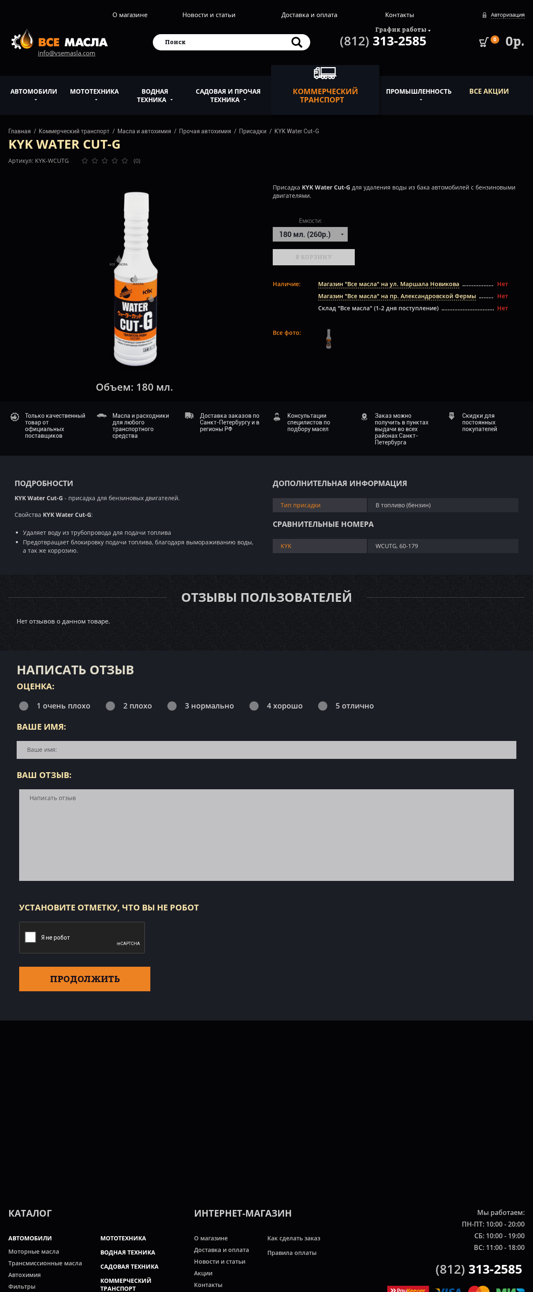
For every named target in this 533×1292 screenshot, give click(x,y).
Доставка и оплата (309, 14)
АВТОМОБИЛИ (30, 1238)
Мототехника (94, 91)
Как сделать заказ (293, 1238)
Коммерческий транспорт (325, 95)
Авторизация (508, 14)
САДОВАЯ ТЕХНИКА (129, 1266)
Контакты (399, 14)
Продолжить (85, 978)
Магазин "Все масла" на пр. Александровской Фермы (397, 296)
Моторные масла (33, 1251)
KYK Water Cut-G (296, 131)
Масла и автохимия (144, 131)
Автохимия (24, 1275)
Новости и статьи (209, 14)
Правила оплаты (291, 1253)
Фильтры (21, 1286)
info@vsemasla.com (66, 53)
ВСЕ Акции (489, 91)
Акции (203, 1273)
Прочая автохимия (205, 131)
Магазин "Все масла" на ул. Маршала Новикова (388, 284)
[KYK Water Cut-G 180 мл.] (134, 279)
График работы (400, 29)
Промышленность (419, 91)
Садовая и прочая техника (228, 95)
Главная (19, 131)
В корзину (313, 256)
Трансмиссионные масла (45, 1263)
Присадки (252, 131)
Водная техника (152, 95)
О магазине (129, 14)
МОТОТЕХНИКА (123, 1238)
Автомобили (33, 91)
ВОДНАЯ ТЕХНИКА (127, 1252)
